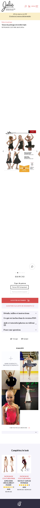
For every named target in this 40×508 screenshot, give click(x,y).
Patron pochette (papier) (19, 292)
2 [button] (17, 272)
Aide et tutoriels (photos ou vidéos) (19, 323)
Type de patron (20, 283)
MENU (35, 6)
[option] (20, 15)
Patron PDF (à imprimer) (19, 287)
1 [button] (16, 272)
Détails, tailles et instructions (16, 313)
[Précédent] (3, 151)
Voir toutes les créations (18, 427)
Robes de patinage (7, 22)
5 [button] (22, 272)
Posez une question (12, 330)
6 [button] (24, 272)
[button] (8, 487)
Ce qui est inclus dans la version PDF (20, 318)
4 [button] (21, 272)
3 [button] (19, 272)
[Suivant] (36, 151)
